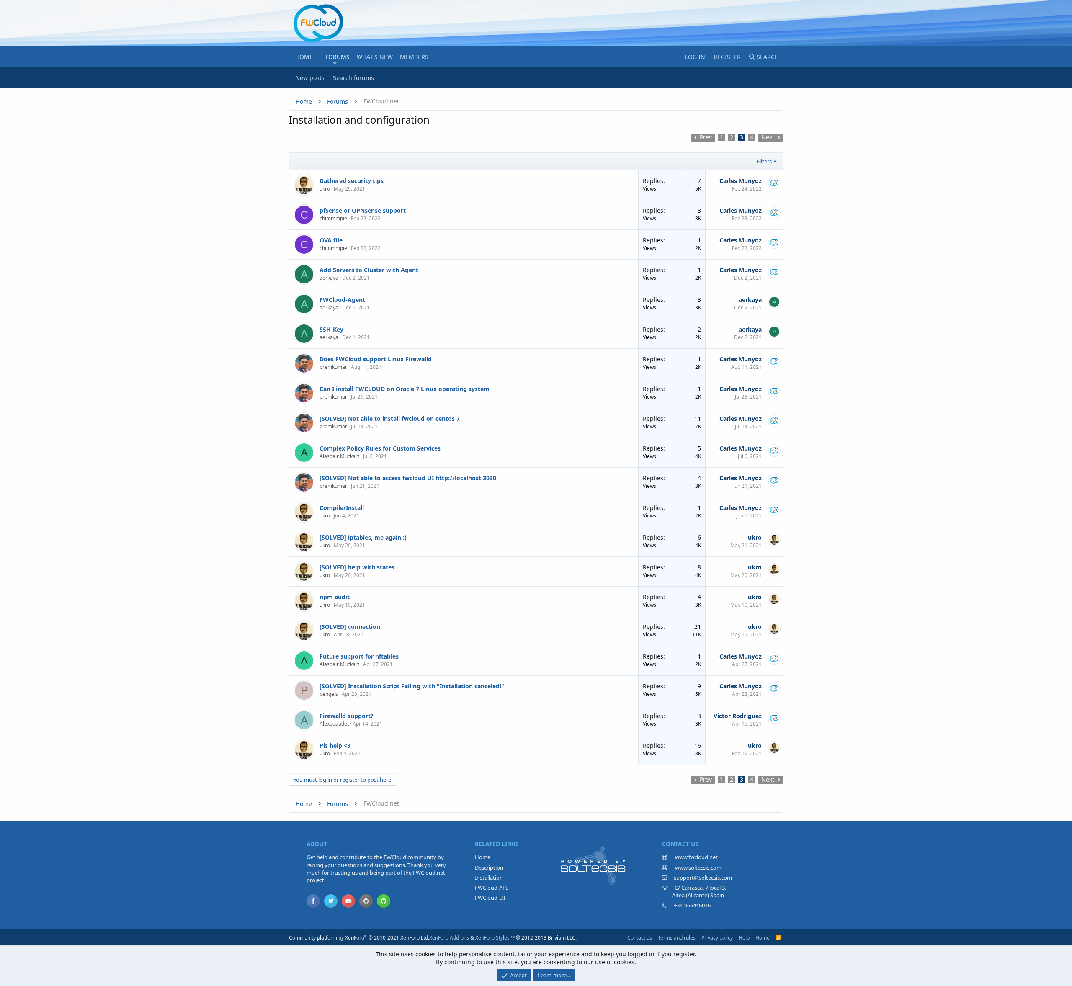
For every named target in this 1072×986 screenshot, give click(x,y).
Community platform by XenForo (359, 937)
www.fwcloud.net (696, 857)
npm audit (335, 597)
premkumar (333, 367)
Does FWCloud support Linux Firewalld (376, 359)
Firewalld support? (347, 716)
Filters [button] (764, 161)
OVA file (331, 240)
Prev (706, 137)
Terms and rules (677, 937)
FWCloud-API (491, 887)
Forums (337, 57)
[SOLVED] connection (350, 627)
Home (304, 57)
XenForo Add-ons (449, 937)
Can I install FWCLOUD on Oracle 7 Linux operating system (405, 389)
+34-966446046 (692, 905)
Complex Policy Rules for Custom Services (380, 448)
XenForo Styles (492, 937)
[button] (334, 63)
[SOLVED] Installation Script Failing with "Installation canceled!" (412, 686)
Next (767, 137)
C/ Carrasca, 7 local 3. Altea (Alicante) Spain (694, 891)
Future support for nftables (359, 656)
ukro (325, 188)
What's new (375, 57)
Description (489, 867)
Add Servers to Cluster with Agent (369, 270)
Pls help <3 (335, 745)
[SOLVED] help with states (357, 567)
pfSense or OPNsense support (363, 210)
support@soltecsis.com (703, 877)
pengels (329, 694)
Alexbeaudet (334, 723)
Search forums (353, 78)
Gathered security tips (352, 181)
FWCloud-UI (490, 897)
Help (744, 937)
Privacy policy (717, 937)
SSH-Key (331, 329)
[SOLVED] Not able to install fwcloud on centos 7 (390, 418)
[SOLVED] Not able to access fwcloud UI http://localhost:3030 (408, 478)
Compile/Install (342, 508)
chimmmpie (333, 218)
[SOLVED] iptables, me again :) (363, 537)
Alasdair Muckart (339, 456)
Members (414, 57)
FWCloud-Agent (342, 300)
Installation (489, 877)
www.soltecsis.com (698, 867)
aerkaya (329, 277)
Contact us (639, 937)
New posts (310, 78)
